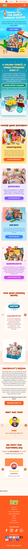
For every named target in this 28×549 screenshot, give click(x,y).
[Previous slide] (2, 314)
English (11, 1)
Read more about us (14, 403)
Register (25, 1)
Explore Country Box (14, 159)
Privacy (14, 518)
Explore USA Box (14, 236)
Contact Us (14, 509)
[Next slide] (25, 314)
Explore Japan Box (14, 198)
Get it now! (14, 29)
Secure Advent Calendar (14, 85)
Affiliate (14, 520)
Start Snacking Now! (14, 277)
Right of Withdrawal (14, 514)
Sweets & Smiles (14, 522)
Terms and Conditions (14, 511)
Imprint (14, 516)
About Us (14, 507)
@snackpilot (4, 491)
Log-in (20, 1)
